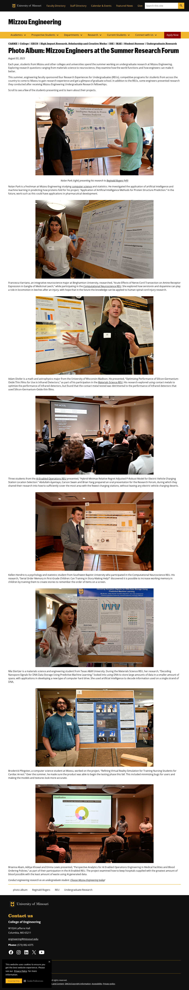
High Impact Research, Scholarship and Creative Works (73, 44)
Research (95, 35)
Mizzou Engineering (34, 21)
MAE (119, 44)
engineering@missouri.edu (23, 939)
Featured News (124, 5)
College (24, 44)
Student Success (134, 44)
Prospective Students (45, 35)
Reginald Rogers (115, 180)
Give (140, 5)
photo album (20, 889)
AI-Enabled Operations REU (51, 478)
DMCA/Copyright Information (78, 983)
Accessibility (97, 983)
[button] (33, 981)
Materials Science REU (110, 382)
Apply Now (172, 35)
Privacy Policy (20, 971)
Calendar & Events (101, 5)
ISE (111, 44)
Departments (73, 35)
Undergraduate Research (161, 44)
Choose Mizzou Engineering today (87, 880)
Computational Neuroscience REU (102, 286)
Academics (19, 35)
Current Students (119, 35)
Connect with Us (146, 35)
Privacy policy (109, 983)
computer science (82, 186)
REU (57, 889)
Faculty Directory (56, 5)
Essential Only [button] (13, 981)
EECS (34, 44)
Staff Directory (78, 5)
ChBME (12, 44)
